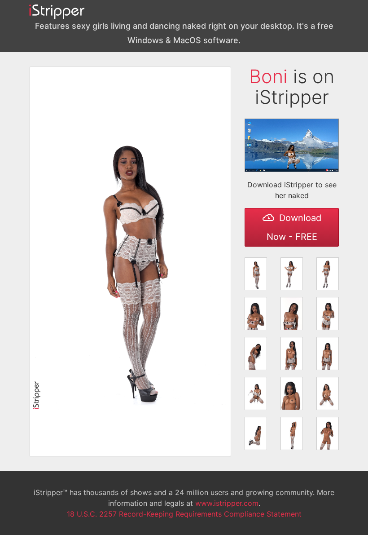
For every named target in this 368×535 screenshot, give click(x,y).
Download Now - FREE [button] (294, 227)
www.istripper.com (226, 503)
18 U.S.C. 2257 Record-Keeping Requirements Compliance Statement (184, 513)
